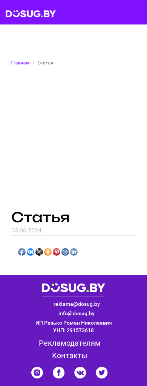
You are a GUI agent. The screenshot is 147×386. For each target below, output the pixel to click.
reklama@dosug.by (77, 304)
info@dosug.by (76, 313)
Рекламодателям (70, 343)
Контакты (69, 355)
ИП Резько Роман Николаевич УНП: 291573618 (73, 326)
